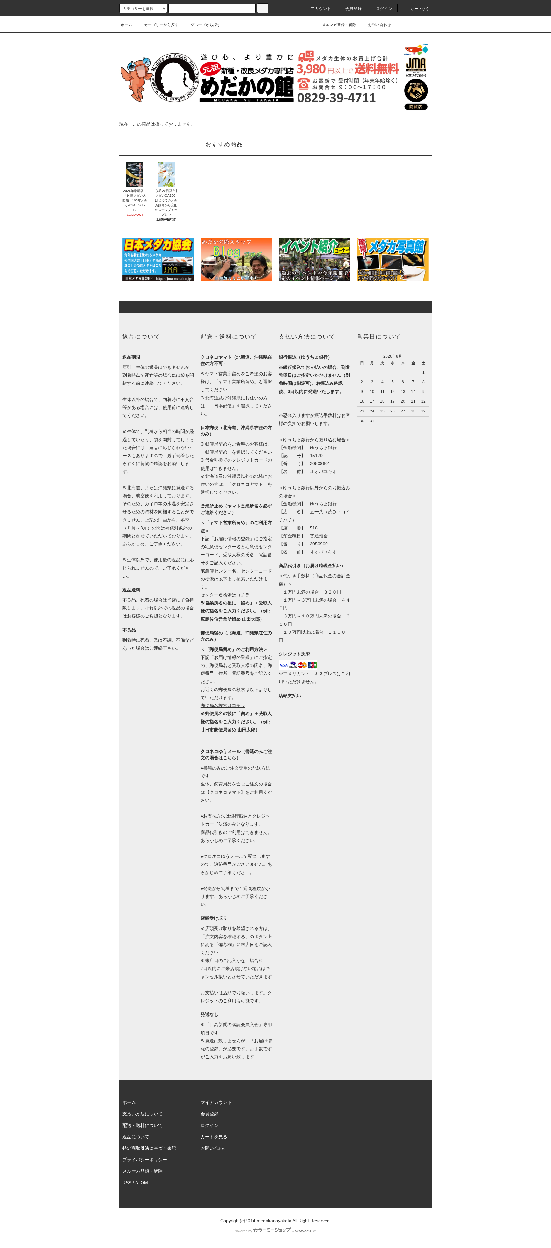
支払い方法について (142, 1113)
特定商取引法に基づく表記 (149, 1148)
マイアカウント (216, 1102)
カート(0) (419, 8)
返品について (135, 1136)
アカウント (321, 8)
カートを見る (214, 1136)
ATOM (141, 1182)
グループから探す (205, 25)
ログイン (384, 8)
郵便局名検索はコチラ (223, 705)
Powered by (243, 1231)
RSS (126, 1182)
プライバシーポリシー (144, 1159)
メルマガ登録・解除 (339, 25)
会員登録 (353, 8)
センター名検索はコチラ (225, 594)
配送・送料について (142, 1125)
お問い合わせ (379, 25)
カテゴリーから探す (161, 25)
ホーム (126, 25)
